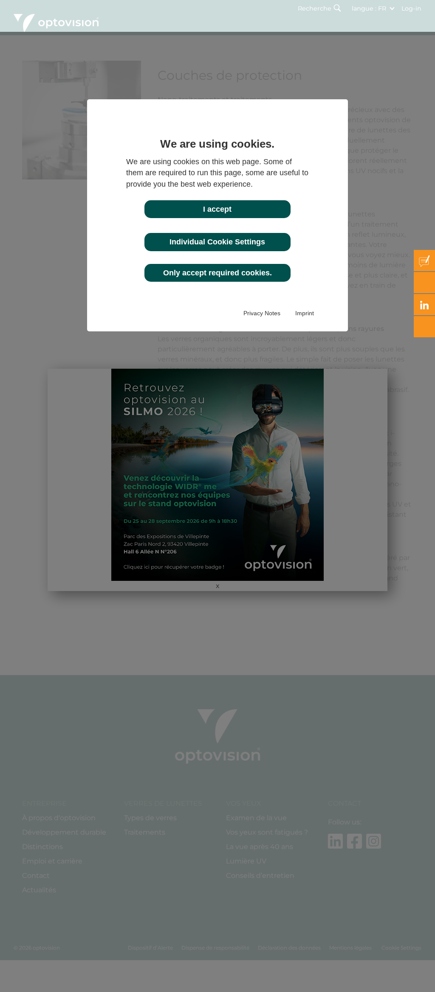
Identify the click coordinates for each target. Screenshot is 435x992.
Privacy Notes (261, 313)
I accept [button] (217, 209)
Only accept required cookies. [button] (217, 273)
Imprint (304, 313)
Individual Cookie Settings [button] (217, 242)
